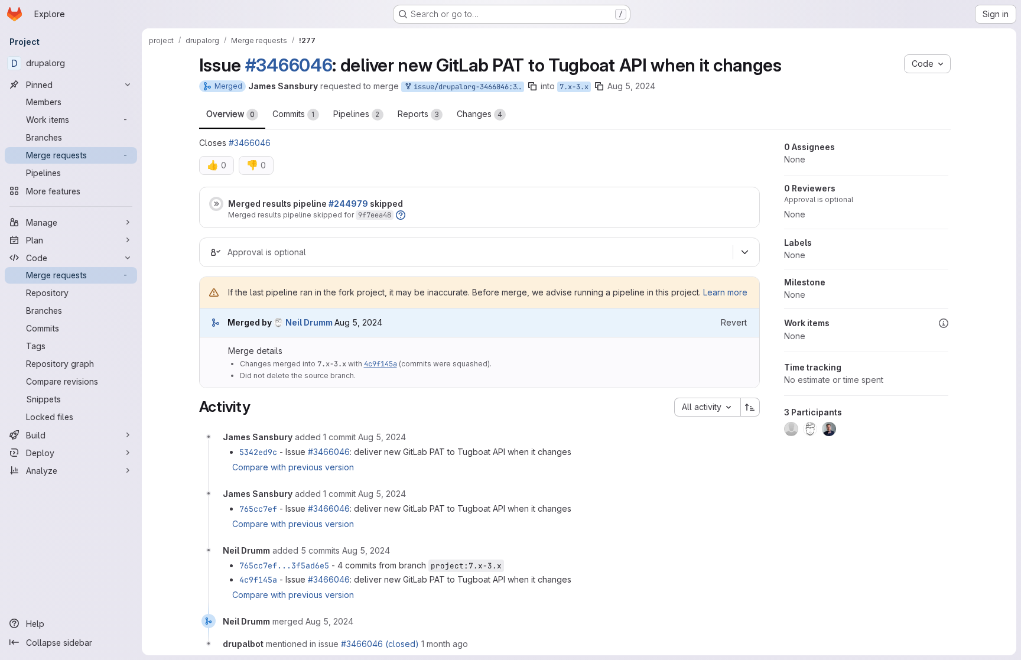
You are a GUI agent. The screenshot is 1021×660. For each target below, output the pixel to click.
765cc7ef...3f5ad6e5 (284, 565)
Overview (230, 114)
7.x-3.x (574, 87)
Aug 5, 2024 (631, 86)
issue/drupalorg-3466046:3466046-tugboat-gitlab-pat (466, 87)
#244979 (348, 204)
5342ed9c (258, 452)
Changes (479, 114)
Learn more (725, 292)
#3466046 (289, 65)
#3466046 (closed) (380, 644)
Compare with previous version (293, 467)
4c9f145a (380, 364)
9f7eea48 (374, 215)
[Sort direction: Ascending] (750, 407)
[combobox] (707, 407)
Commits (293, 114)
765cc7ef (258, 508)
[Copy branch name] (532, 86)
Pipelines (356, 114)
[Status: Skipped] (216, 204)
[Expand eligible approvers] (745, 252)
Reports (418, 114)
